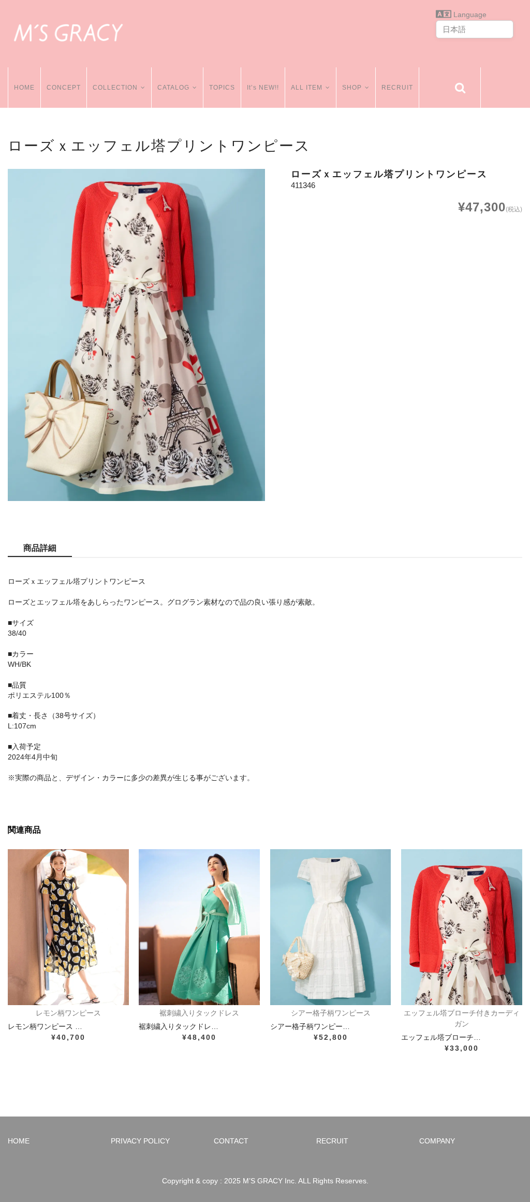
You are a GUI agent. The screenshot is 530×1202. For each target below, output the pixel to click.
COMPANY (437, 1141)
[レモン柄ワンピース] (68, 927)
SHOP (352, 87)
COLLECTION (115, 87)
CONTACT (231, 1141)
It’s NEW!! (263, 87)
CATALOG (173, 87)
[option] (136, 334)
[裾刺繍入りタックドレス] (199, 927)
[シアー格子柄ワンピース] (330, 927)
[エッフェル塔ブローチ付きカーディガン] (461, 927)
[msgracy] (68, 31)
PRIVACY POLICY (140, 1141)
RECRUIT (397, 87)
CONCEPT (64, 87)
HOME (24, 87)
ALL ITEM (306, 87)
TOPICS (222, 87)
